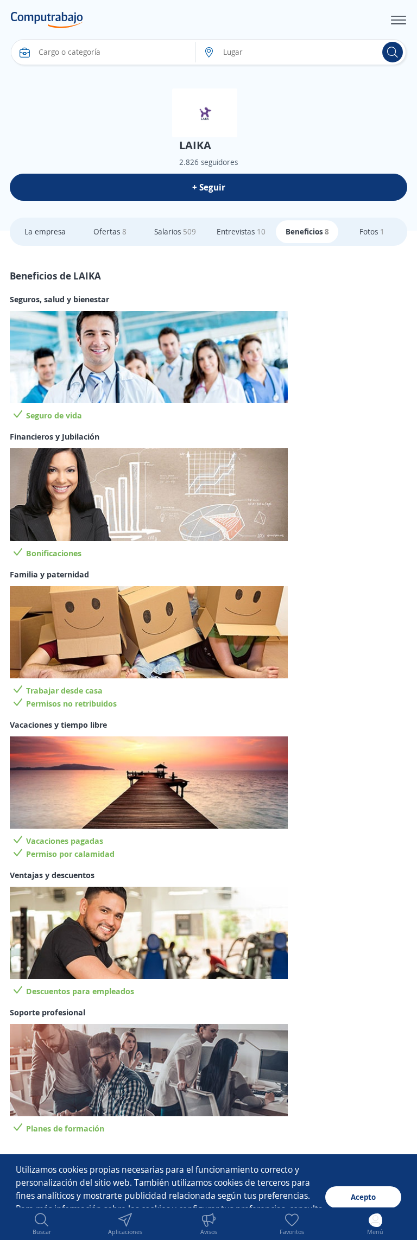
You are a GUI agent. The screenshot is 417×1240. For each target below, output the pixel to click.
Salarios (175, 231)
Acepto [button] (363, 1197)
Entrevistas (241, 231)
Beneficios (307, 231)
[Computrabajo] (47, 20)
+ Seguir (208, 187)
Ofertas (110, 231)
